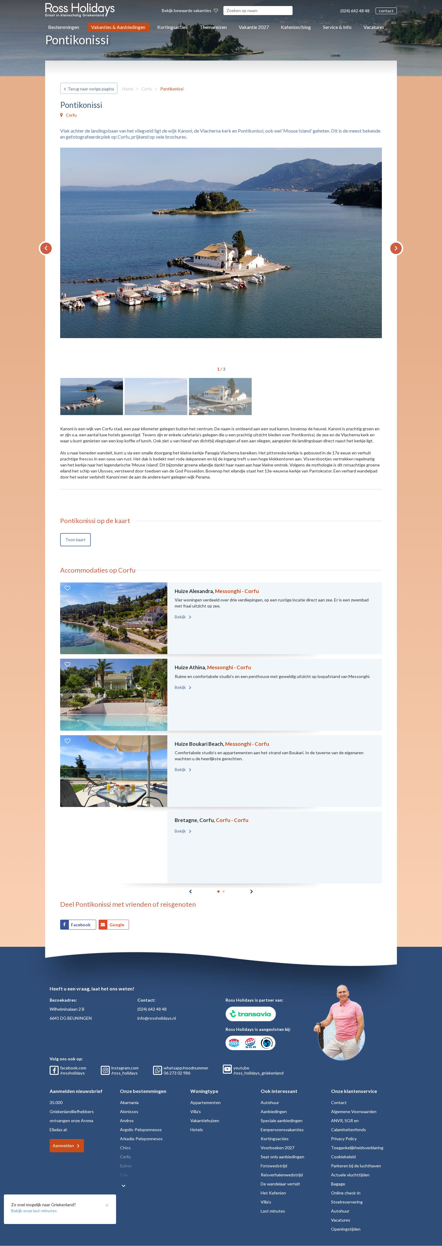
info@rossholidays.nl (156, 1018)
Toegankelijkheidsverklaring (357, 1147)
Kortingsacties (172, 27)
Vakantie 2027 (254, 27)
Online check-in (346, 1192)
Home (127, 88)
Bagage (338, 1183)
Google (116, 924)
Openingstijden (346, 1229)
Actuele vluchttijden (350, 1174)
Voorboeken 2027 (277, 1147)
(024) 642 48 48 (355, 10)
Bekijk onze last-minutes (34, 1210)
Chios (125, 1147)
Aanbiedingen (274, 1111)
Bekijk (181, 616)
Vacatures (374, 27)
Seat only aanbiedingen (282, 1156)
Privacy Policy (344, 1138)
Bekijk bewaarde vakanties (187, 10)
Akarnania (129, 1102)
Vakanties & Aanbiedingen (118, 27)
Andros (127, 1120)
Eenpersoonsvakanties (282, 1129)
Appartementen (205, 1102)
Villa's (195, 1111)
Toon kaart (75, 539)
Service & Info (337, 27)
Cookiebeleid (343, 1156)
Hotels (196, 1129)
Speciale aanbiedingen (281, 1120)
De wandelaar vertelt (280, 1183)
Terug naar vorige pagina (91, 88)
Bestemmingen (63, 27)
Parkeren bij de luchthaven (356, 1165)
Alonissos (129, 1111)
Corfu (146, 88)
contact (386, 10)
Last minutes (273, 1210)
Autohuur (270, 1102)
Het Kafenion (273, 1192)
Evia (123, 1174)
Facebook (81, 924)
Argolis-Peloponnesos (141, 1129)
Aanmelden (63, 1145)
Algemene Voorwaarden (353, 1111)
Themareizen (213, 27)
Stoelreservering (347, 1201)
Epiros (126, 1165)
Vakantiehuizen (204, 1120)
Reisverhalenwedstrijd (282, 1174)
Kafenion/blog (296, 27)
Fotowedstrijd (274, 1165)
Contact (339, 1102)
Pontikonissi (171, 88)
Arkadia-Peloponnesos (141, 1138)
